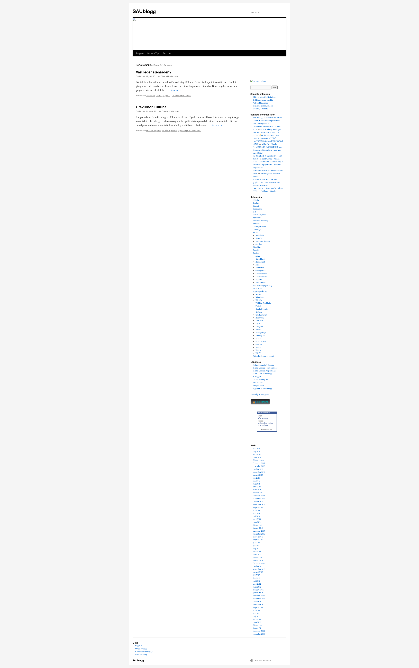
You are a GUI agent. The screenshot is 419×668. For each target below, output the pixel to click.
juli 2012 (256, 575)
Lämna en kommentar (181, 95)
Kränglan (259, 326)
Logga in (138, 645)
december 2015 (259, 463)
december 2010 (259, 631)
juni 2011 (256, 613)
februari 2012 (258, 589)
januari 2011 (258, 628)
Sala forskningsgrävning (262, 285)
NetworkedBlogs (264, 413)
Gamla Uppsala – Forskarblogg (265, 367)
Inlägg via (141, 648)
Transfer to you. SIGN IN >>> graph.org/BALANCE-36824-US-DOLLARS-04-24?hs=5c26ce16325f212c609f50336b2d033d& (268, 185)
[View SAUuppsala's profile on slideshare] (260, 404)
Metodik (256, 223)
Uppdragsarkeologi (260, 291)
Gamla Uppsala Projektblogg (264, 370)
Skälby (258, 338)
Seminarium (257, 288)
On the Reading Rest (261, 379)
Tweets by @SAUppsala (259, 394)
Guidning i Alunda (260, 108)
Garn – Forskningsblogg (262, 373)
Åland (257, 256)
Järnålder (150, 95)
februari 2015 (258, 492)
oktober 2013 (258, 536)
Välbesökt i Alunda (260, 102)
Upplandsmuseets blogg (262, 388)
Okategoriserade (259, 226)
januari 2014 (258, 528)
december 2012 (259, 563)
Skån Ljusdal (260, 341)
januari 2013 (258, 560)
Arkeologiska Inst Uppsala (263, 364)
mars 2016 (257, 457)
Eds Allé (258, 300)
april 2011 (257, 619)
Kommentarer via (144, 651)
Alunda (258, 294)
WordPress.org (141, 654)
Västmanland (260, 282)
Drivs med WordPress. (263, 660)
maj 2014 (256, 516)
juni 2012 (256, 578)
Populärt (256, 250)
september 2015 (259, 472)
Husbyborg (259, 317)
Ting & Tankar (258, 385)
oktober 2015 (258, 469)
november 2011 (259, 598)
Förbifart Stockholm (263, 303)
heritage (265, 425)
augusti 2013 (258, 539)
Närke (257, 264)
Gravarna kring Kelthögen (263, 105)
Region (256, 253)
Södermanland (261, 273)
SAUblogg (144, 11)
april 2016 (257, 454)
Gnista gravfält (261, 314)
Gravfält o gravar (153, 130)
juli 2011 (256, 610)
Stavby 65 (259, 344)
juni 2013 (256, 545)
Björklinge (259, 297)
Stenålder (259, 244)
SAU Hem (167, 53)
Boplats (256, 203)
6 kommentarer (194, 130)
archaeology (262, 423)
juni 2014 (256, 513)
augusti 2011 (258, 607)
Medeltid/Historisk (262, 241)
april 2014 (257, 519)
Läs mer (175, 90)
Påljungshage (260, 332)
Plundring (257, 247)
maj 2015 (256, 483)
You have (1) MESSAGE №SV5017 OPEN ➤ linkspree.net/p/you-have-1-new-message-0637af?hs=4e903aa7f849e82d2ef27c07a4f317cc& (267, 123)
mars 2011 (257, 622)
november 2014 (259, 498)
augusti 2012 (258, 572)
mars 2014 (257, 522)
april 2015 (257, 486)
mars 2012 (257, 586)
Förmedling (257, 208)
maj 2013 (256, 548)
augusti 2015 (258, 475)
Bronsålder (259, 235)
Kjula (257, 323)
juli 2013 (256, 542)
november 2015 (259, 466)
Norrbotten (259, 267)
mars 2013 (257, 554)
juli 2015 (256, 477)
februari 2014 (258, 525)
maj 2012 (256, 581)
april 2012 (257, 583)
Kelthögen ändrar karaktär (263, 99)
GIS (254, 211)
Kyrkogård (257, 217)
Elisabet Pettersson (162, 64)
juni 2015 (256, 480)
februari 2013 (258, 557)
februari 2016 (258, 460)
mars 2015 (257, 489)
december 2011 (259, 595)
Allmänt (256, 200)
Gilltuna (258, 311)
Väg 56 (258, 353)
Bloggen (140, 53)
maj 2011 (256, 616)
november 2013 (259, 533)
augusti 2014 (258, 507)
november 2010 (259, 634)
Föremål (256, 205)
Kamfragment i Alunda (270, 158)
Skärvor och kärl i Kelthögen (264, 97)
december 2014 (259, 495)
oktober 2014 (258, 501)
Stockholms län (261, 276)
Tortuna (258, 347)
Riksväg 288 (260, 335)
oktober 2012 (258, 566)
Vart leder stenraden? (154, 72)
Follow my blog (266, 429)
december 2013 (259, 530)
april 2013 (257, 551)
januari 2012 (258, 592)
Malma (258, 329)
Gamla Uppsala (261, 309)
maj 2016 (256, 451)
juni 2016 (256, 448)
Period (255, 232)
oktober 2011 (258, 601)
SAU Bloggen (263, 418)
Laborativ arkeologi (260, 220)
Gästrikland (259, 258)
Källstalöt (259, 320)
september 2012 (259, 569)
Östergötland (260, 270)
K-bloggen (257, 376)
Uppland (166, 95)
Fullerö (258, 306)
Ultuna (159, 95)
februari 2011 (258, 625)
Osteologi (257, 229)
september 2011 (259, 604)
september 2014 (259, 504)
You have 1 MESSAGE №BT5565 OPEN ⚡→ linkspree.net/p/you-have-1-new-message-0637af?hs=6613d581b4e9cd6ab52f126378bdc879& (268, 138)
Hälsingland (260, 261)
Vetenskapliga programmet (263, 356)
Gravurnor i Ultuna (151, 106)
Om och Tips (153, 53)
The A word (258, 382)
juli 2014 (256, 510)
